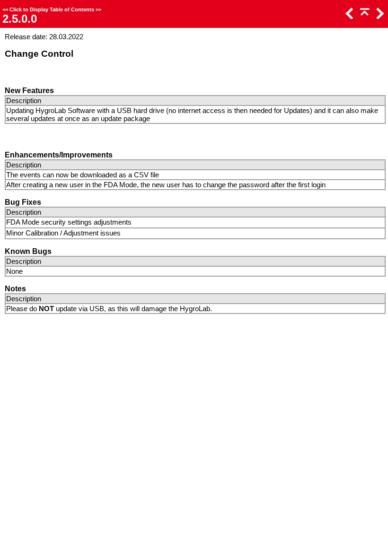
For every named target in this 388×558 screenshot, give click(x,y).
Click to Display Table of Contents (51, 9)
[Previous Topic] (348, 16)
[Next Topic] (379, 16)
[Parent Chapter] (363, 16)
